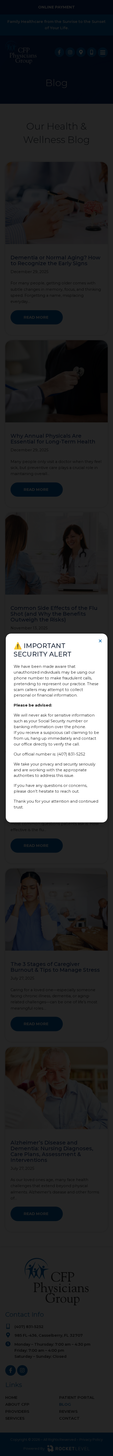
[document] (56, 728)
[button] (100, 641)
